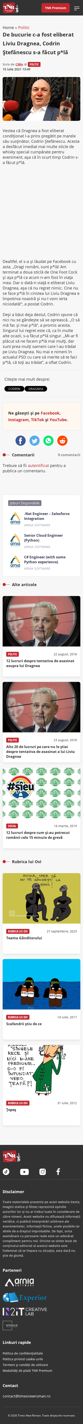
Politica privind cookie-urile (23, 1359)
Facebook (50, 413)
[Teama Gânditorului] (41, 913)
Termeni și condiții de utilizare (25, 1365)
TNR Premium (55, 8)
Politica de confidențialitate (23, 1353)
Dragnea (36, 389)
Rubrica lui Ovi (18, 931)
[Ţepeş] (41, 1085)
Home (8, 27)
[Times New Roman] (11, 7)
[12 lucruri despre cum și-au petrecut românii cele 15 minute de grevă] (41, 808)
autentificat (38, 465)
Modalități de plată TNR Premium (27, 1370)
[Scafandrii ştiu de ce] (41, 999)
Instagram (18, 419)
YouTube (58, 419)
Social (12, 826)
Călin (19, 64)
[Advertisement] (41, 211)
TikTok (37, 419)
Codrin (14, 389)
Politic (24, 27)
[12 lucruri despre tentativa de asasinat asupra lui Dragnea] (41, 636)
